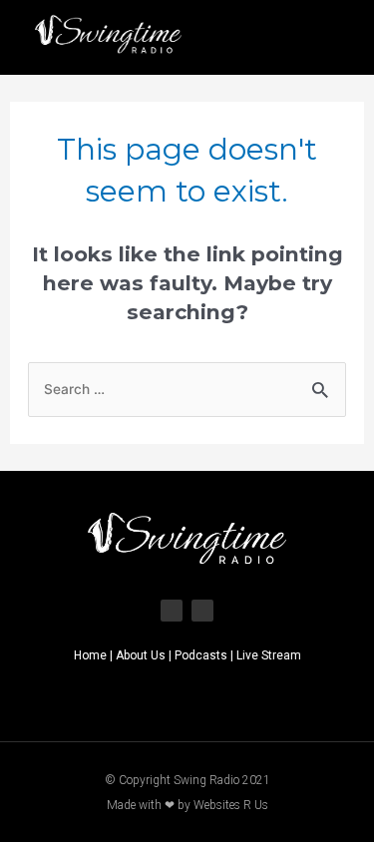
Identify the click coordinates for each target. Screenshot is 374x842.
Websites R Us (230, 805)
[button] (332, 37)
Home (90, 655)
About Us (141, 655)
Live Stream (268, 655)
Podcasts (201, 655)
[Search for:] (187, 388)
